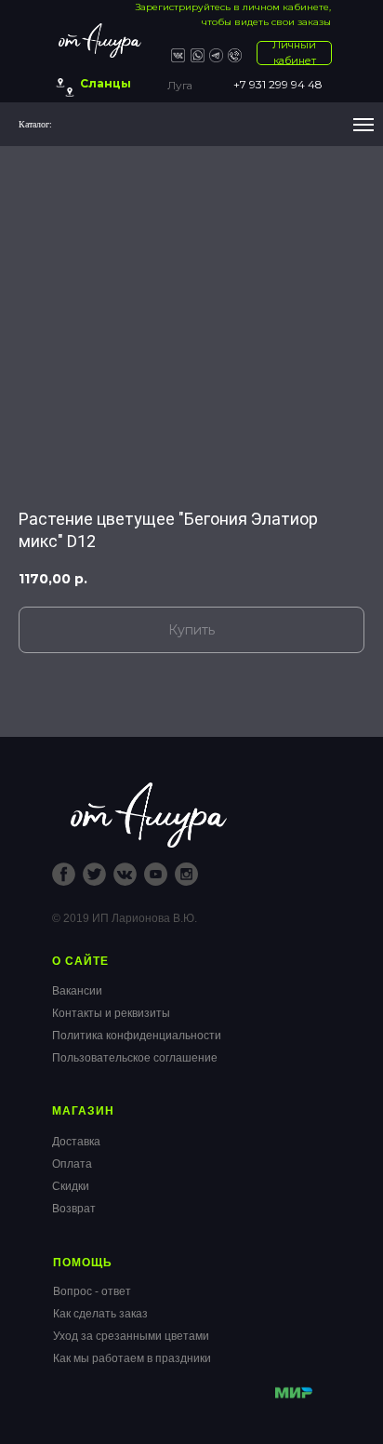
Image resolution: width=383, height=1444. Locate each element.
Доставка (76, 1141)
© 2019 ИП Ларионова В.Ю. (124, 918)
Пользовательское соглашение (135, 1057)
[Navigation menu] (363, 124)
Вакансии (77, 990)
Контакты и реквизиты (111, 1013)
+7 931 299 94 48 (278, 84)
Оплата (72, 1163)
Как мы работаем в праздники (132, 1358)
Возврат (74, 1208)
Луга (179, 85)
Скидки (70, 1186)
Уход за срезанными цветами (131, 1336)
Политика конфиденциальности (136, 1035)
